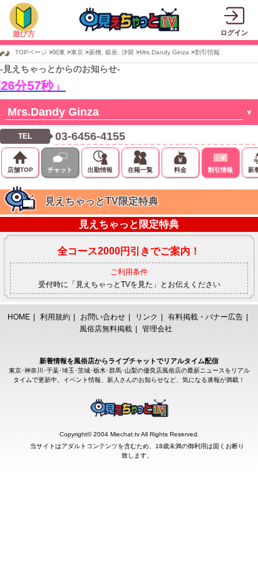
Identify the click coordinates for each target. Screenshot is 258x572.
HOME (19, 317)
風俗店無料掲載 (106, 328)
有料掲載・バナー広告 (205, 317)
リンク (146, 317)
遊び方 (24, 33)
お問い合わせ (102, 317)
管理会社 (157, 328)
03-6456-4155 (90, 136)
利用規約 (55, 317)
